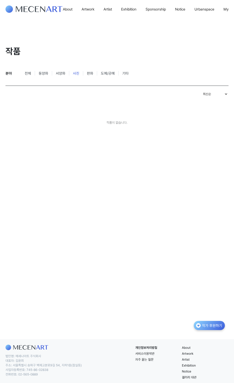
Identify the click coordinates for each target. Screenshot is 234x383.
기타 (125, 73)
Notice (180, 9)
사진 (76, 73)
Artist (108, 9)
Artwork (88, 9)
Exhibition (128, 9)
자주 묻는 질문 (144, 359)
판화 (90, 73)
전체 (28, 73)
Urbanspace (204, 9)
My (226, 9)
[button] (215, 94)
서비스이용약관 (144, 353)
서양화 (60, 73)
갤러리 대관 (189, 377)
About (67, 9)
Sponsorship (156, 9)
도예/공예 (108, 73)
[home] (33, 9)
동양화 (43, 73)
